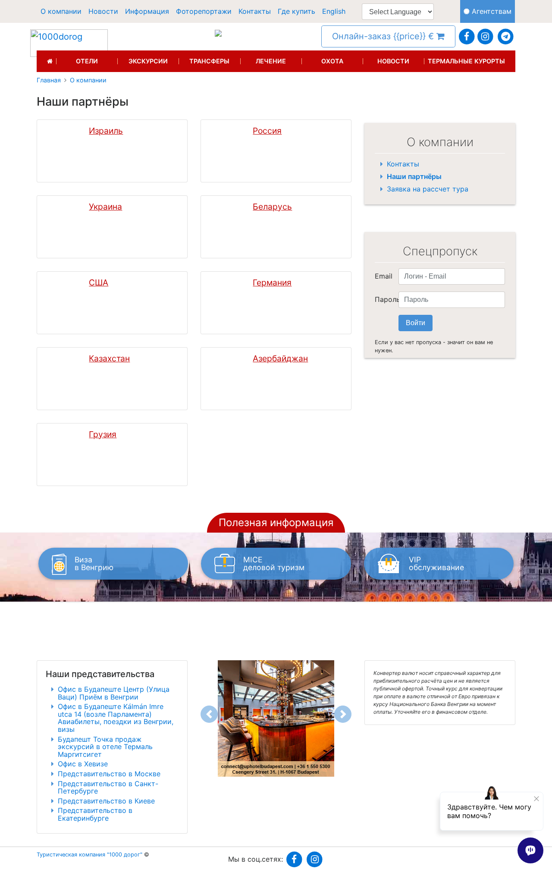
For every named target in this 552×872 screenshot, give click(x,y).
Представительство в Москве (109, 773)
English (333, 11)
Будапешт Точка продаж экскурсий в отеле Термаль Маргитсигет (105, 747)
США (98, 283)
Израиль (106, 131)
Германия (272, 283)
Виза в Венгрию (94, 563)
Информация (147, 11)
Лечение (271, 61)
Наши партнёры (414, 176)
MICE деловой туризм (273, 563)
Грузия (102, 434)
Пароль (383, 299)
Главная (49, 80)
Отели (87, 61)
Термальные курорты (466, 61)
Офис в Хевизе (83, 763)
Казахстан (109, 358)
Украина (105, 207)
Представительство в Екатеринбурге (95, 814)
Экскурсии (148, 61)
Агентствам (490, 11)
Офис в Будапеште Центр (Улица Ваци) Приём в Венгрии (113, 693)
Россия (267, 131)
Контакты (254, 11)
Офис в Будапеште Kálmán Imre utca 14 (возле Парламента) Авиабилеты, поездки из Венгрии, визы (115, 718)
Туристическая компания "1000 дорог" (89, 854)
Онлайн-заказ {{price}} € (384, 36)
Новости (103, 11)
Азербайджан (280, 358)
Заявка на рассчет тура (427, 189)
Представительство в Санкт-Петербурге (108, 787)
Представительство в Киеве (106, 801)
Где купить (296, 11)
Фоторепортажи (204, 11)
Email (383, 276)
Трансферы (209, 61)
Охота (332, 61)
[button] (209, 714)
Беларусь (272, 207)
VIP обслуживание (436, 563)
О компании (61, 11)
